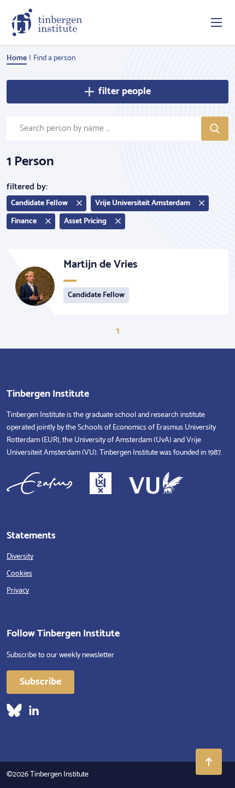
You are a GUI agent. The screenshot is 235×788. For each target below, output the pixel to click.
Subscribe (40, 682)
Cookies (19, 573)
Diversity (20, 557)
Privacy (18, 590)
